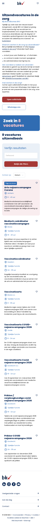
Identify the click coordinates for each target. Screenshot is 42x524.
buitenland (6, 41)
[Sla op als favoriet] (37, 183)
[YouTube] (18, 484)
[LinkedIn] (4, 484)
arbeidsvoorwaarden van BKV (16, 78)
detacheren (6, 76)
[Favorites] (38, 3)
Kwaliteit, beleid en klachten (18, 518)
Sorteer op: (6, 175)
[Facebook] (14, 484)
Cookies (35, 515)
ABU (31, 518)
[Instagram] (9, 484)
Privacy (28, 515)
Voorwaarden (18, 515)
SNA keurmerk (17, 521)
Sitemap (27, 521)
